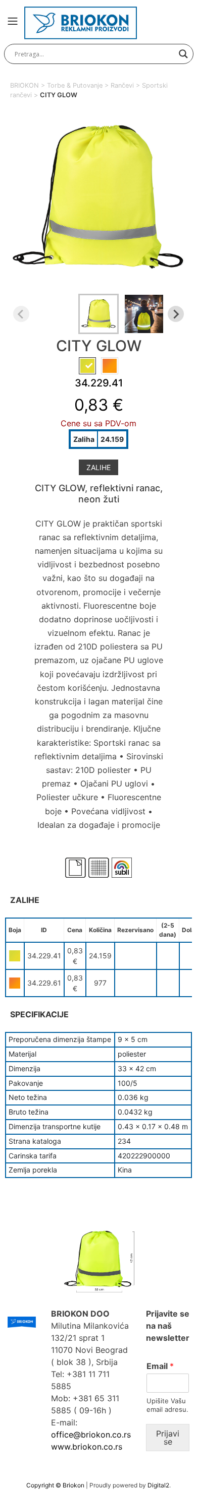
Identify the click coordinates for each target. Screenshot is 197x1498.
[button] (98, 314)
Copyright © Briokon (56, 1485)
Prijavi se (167, 1437)
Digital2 (158, 1485)
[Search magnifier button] (183, 54)
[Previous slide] (21, 314)
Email (160, 1366)
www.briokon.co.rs (86, 1447)
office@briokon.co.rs (91, 1434)
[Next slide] (176, 314)
